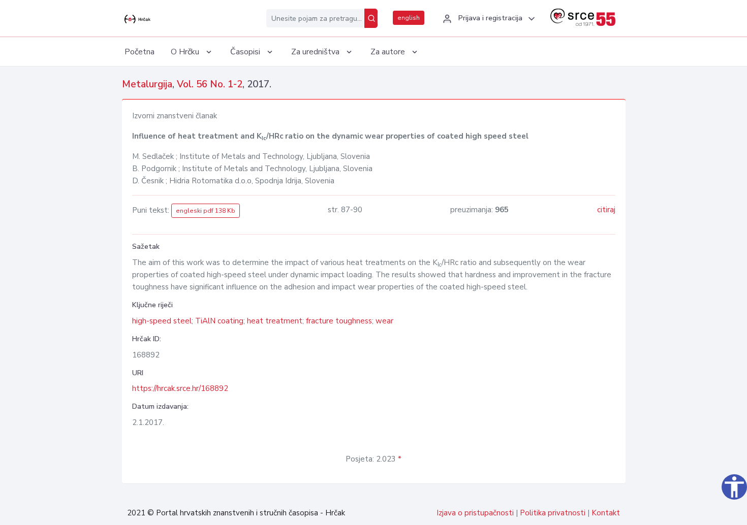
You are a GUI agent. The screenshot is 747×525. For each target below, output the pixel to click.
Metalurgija (147, 84)
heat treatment (274, 321)
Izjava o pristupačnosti (475, 513)
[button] (487, 19)
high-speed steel (162, 321)
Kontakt (606, 513)
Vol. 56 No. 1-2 (209, 84)
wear (384, 321)
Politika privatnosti (552, 513)
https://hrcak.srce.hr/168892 (180, 388)
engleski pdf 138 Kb (205, 211)
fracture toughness (339, 321)
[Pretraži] (371, 18)
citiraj (606, 210)
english (408, 18)
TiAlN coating (219, 321)
